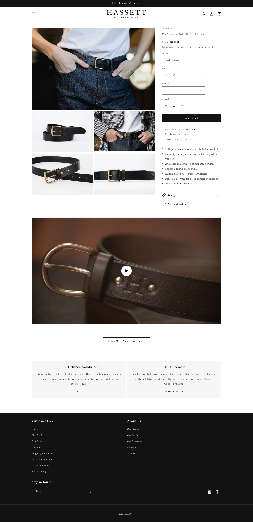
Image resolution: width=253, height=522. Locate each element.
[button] (33, 14)
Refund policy (39, 471)
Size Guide (37, 435)
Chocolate (186, 183)
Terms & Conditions (42, 459)
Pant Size (166, 83)
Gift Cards (37, 441)
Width (165, 68)
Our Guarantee (135, 441)
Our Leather (133, 435)
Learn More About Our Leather (126, 341)
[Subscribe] (90, 492)
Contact (36, 447)
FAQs (35, 429)
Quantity (166, 98)
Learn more (76, 391)
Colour (165, 53)
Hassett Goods (129, 514)
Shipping (179, 47)
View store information (177, 139)
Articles (131, 453)
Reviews (131, 447)
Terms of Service (41, 465)
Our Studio (133, 429)
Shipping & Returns (42, 453)
